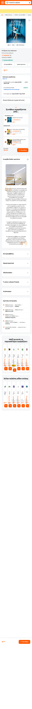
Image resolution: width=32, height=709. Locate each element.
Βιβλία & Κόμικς (8, 14)
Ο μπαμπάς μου (18, 356)
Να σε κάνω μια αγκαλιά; (18, 129)
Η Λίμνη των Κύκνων (14, 393)
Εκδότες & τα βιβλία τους (11, 316)
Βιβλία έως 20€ (9, 311)
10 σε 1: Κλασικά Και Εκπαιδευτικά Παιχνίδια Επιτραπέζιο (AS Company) (9, 393)
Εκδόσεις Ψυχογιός (10, 317)
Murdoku (27, 354)
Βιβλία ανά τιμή (19, 309)
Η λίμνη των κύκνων (17, 117)
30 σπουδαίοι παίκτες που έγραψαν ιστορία (9, 356)
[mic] (29, 3)
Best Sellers (18, 304)
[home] (2, 15)
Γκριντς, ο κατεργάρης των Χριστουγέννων (22, 356)
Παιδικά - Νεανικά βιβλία (20, 14)
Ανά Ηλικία (22, 322)
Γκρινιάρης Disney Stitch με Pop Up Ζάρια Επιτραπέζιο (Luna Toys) (5, 393)
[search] (7, 2)
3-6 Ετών (7, 323)
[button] (16, 202)
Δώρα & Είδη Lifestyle (10, 327)
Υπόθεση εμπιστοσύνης (18, 392)
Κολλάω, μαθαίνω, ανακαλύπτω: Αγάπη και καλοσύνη (14, 356)
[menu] (2, 2)
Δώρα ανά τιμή (22, 327)
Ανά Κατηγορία (9, 306)
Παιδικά (17, 306)
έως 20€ (7, 328)
